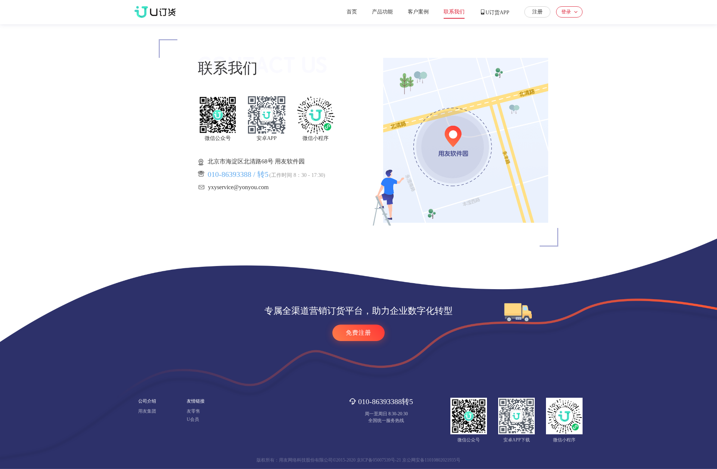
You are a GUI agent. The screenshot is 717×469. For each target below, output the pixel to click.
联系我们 (454, 12)
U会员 (193, 419)
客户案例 (418, 12)
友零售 (193, 411)
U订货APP (497, 12)
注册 (537, 12)
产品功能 (382, 12)
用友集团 (147, 411)
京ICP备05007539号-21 (379, 460)
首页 (352, 12)
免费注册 (358, 332)
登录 (566, 12)
